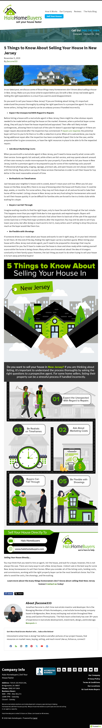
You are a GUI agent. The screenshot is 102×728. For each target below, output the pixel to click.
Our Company (66, 11)
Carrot (35, 718)
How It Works (51, 11)
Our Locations (94, 686)
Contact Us (89, 34)
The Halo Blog (90, 11)
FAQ (97, 34)
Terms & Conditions (91, 682)
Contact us (51, 584)
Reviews (77, 11)
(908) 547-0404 (90, 30)
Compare (77, 34)
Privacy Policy (94, 679)
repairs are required (71, 130)
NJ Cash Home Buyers (91, 689)
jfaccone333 (12, 61)
